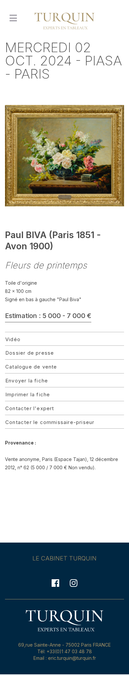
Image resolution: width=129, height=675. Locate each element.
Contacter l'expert (29, 408)
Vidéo (13, 339)
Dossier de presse (29, 353)
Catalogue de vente (31, 367)
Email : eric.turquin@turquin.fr (64, 658)
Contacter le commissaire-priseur (49, 422)
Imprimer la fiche (27, 394)
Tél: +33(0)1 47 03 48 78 (64, 651)
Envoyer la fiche (26, 380)
